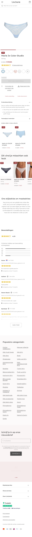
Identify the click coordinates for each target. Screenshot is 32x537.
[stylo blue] (23, 71)
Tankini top (21, 399)
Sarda (5, 419)
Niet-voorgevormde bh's (22, 364)
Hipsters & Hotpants (6, 391)
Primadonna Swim (7, 411)
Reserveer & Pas (25, 86)
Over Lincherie (7, 496)
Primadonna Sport (21, 411)
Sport (19, 402)
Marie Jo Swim (22, 415)
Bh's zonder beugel (7, 379)
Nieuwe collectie (22, 347)
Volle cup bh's (21, 359)
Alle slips (6, 356)
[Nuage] (3, 71)
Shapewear (6, 359)
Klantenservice (7, 485)
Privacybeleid (8, 447)
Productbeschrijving (6, 102)
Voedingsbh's (21, 384)
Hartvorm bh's (7, 375)
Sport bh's (6, 384)
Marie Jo (5, 415)
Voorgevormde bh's (8, 363)
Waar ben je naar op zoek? (10, 5)
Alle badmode (7, 395)
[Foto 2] (24, 50)
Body (19, 356)
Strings (19, 390)
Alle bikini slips (8, 402)
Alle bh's (20, 352)
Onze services (7, 491)
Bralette (5, 369)
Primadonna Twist (21, 406)
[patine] (15, 71)
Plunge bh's (21, 375)
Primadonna (7, 406)
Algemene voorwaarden (9, 519)
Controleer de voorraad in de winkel (9, 88)
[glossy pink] (11, 71)
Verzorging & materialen (7, 118)
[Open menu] (2, 2)
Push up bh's (21, 372)
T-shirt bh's (21, 369)
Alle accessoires (8, 399)
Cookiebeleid (6, 516)
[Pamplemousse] (7, 71)
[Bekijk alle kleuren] (28, 71)
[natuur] (19, 71)
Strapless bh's (21, 379)
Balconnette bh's (8, 372)
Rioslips (5, 387)
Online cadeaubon (6, 348)
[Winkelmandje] (30, 2)
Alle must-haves (8, 352)
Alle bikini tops (22, 395)
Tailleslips (20, 387)
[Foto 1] (8, 50)
